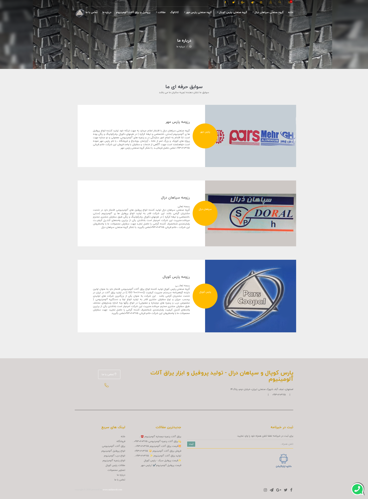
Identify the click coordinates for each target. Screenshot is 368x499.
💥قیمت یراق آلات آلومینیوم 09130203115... (157, 446)
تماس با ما (91, 12)
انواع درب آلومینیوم (114, 456)
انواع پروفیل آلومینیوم (113, 451)
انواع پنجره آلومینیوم (114, 460)
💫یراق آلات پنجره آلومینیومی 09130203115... (156, 441)
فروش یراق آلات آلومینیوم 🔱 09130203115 (158, 451)
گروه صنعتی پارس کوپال (232, 12)
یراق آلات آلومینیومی (113, 446)
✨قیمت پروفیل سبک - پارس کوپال (162, 460)
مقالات (161, 12)
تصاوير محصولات (116, 470)
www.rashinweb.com (112, 489)
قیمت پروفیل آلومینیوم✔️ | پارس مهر (161, 465)
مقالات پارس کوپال (115, 465)
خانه (290, 12)
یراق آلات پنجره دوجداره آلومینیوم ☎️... (160, 436)
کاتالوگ (174, 12)
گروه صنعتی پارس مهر (198, 12)
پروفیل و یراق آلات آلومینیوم (133, 12)
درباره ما (106, 12)
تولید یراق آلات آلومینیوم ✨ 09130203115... (157, 456)
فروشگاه (121, 441)
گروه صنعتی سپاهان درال (268, 12)
